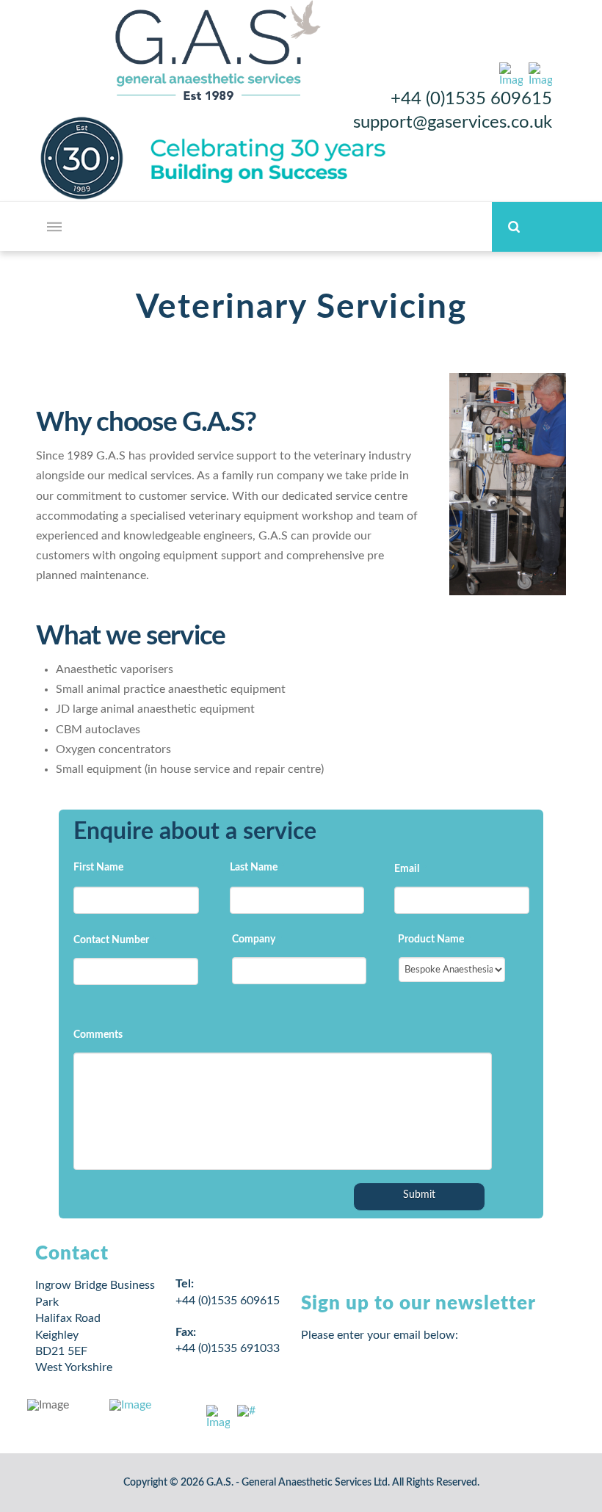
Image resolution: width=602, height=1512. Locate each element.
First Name (102, 867)
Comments (98, 1035)
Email (410, 869)
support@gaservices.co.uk (452, 122)
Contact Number (114, 940)
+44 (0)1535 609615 (471, 99)
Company (257, 939)
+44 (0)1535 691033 (227, 1348)
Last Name (257, 867)
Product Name (434, 939)
